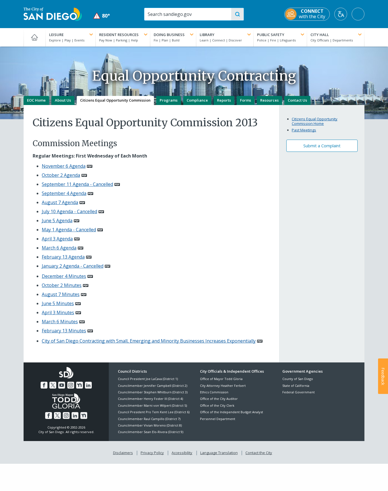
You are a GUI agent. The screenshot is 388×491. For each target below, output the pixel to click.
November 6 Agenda (63, 166)
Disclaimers (123, 452)
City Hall (319, 34)
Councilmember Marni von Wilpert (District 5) (152, 405)
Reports (224, 100)
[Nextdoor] (79, 385)
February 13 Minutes (64, 331)
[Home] (34, 37)
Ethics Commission (214, 392)
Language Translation (219, 452)
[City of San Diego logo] (53, 14)
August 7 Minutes (61, 294)
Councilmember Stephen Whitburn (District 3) (152, 392)
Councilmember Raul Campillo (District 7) (149, 419)
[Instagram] (70, 385)
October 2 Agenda (61, 175)
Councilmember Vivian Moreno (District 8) (150, 425)
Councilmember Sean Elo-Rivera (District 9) (150, 432)
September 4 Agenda (64, 193)
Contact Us (297, 100)
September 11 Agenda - (77, 184)
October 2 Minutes (62, 285)
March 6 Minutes (60, 321)
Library (207, 34)
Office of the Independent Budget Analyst (231, 412)
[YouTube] (61, 385)
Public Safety (270, 34)
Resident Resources (119, 34)
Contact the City (258, 452)
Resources (269, 100)
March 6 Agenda (59, 248)
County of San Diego (297, 379)
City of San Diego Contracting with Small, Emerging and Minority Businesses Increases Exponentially (149, 341)
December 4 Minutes (64, 276)
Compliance (197, 100)
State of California (295, 385)
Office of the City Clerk (217, 405)
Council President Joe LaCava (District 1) (148, 379)
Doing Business (169, 34)
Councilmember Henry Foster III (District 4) (150, 398)
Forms (245, 100)
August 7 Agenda (60, 202)
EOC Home (36, 100)
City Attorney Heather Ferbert (223, 385)
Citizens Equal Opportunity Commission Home (314, 121)
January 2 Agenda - (72, 266)
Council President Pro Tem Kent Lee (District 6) (153, 412)
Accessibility (182, 452)
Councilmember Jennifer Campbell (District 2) (152, 385)
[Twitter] (52, 385)
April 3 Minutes (58, 312)
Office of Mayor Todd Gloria (221, 379)
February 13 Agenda (63, 257)
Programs (169, 100)
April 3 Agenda (57, 239)
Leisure (56, 34)
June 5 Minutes (58, 303)
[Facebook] (44, 385)
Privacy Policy (152, 452)
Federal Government (298, 392)
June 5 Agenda (57, 220)
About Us (63, 100)
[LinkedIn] (88, 385)
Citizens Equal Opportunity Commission (115, 100)
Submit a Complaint (322, 145)
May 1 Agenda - (69, 229)
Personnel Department (217, 419)
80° (101, 15)
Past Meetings (304, 130)
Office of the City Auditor (219, 398)
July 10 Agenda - (69, 211)
